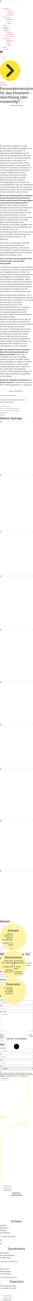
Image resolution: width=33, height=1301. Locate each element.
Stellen (9, 23)
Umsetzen (10, 13)
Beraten (9, 11)
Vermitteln (10, 15)
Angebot (6, 8)
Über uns (7, 17)
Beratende (10, 19)
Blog (5, 26)
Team (9, 21)
